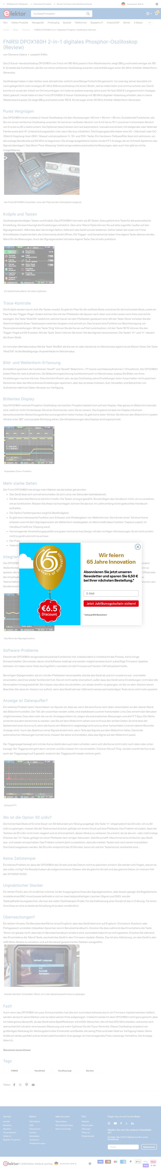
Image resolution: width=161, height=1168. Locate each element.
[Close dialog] (138, 547)
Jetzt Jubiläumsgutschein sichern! (111, 603)
